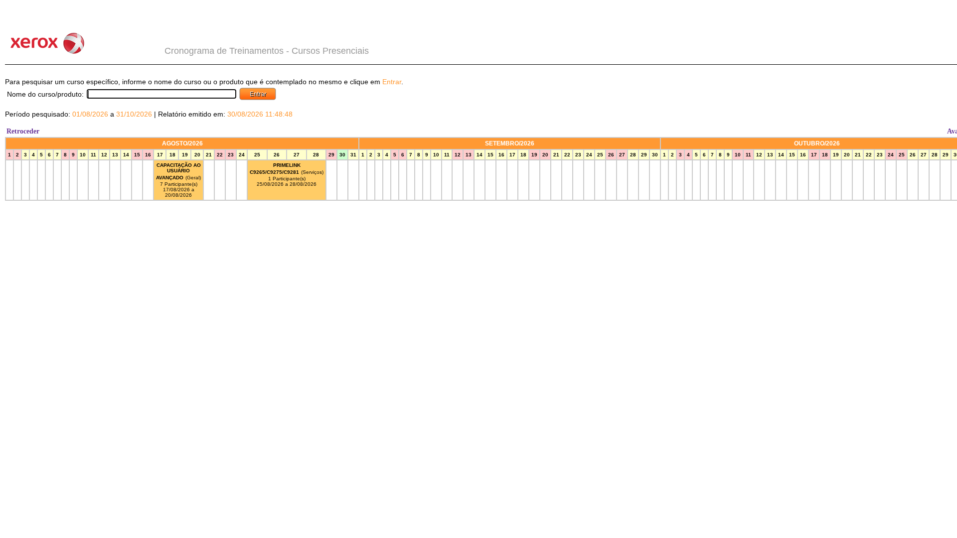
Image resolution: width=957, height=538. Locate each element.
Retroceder (22, 131)
